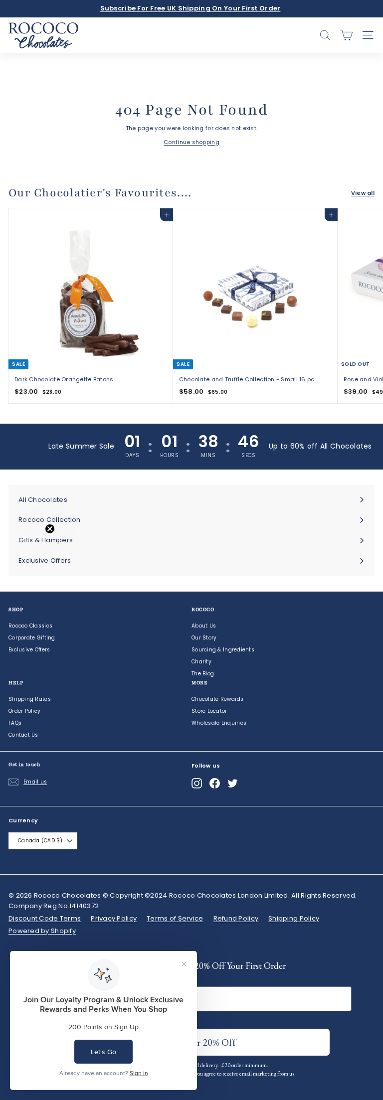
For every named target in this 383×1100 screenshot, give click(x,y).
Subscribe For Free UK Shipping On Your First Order (190, 8)
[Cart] (346, 35)
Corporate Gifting (31, 637)
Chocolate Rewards (218, 699)
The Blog (203, 673)
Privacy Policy (114, 918)
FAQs (14, 723)
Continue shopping (191, 142)
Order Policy (24, 711)
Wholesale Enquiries (219, 723)
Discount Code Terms (44, 918)
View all (363, 193)
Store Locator (209, 711)
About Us (204, 625)
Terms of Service (175, 918)
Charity (201, 661)
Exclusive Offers (29, 649)
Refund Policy (236, 918)
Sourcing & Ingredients (223, 649)
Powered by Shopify (42, 931)
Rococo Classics (30, 625)
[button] (28, 550)
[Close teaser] (50, 529)
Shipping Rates (29, 699)
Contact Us (23, 735)
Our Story (204, 637)
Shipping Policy (293, 918)
